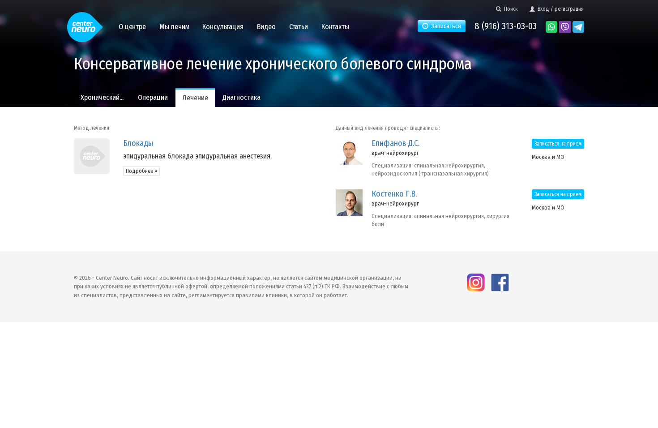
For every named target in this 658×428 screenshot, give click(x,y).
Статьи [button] (298, 26)
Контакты (335, 26)
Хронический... (102, 97)
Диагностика (241, 97)
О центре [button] (132, 26)
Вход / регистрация (559, 9)
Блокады (138, 143)
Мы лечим (174, 26)
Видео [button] (266, 26)
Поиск (509, 9)
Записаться (444, 26)
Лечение (195, 98)
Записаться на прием (557, 144)
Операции (153, 97)
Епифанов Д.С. (395, 143)
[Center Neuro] (85, 23)
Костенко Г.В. (394, 194)
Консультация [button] (222, 26)
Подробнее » (141, 171)
